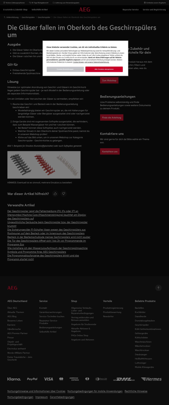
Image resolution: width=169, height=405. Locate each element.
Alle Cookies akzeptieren (104, 69)
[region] (85, 58)
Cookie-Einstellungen (65, 69)
